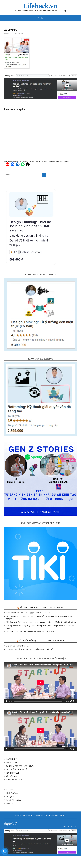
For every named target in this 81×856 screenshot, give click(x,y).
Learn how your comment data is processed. (52, 161)
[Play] (7, 701)
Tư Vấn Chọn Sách (13, 800)
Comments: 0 (19, 33)
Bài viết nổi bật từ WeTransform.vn (41, 607)
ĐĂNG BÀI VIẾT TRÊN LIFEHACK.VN (20, 766)
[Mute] (71, 701)
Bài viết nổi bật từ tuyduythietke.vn (41, 640)
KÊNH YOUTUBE (12, 773)
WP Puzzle (73, 827)
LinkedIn (9, 789)
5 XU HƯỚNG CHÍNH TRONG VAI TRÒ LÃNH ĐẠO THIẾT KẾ (29, 649)
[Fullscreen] (74, 701)
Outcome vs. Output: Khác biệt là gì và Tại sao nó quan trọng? (30, 631)
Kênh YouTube (12, 793)
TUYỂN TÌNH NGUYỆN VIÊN (17, 769)
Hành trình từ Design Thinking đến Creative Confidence (28, 613)
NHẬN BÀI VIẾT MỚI (14, 780)
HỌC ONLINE (11, 759)
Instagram (10, 796)
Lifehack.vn (40, 5)
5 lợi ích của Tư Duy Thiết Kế (17, 646)
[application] (40, 682)
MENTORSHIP (11, 762)
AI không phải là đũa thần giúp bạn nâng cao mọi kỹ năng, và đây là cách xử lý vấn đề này (41, 622)
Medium (9, 803)
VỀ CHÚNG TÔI (12, 776)
